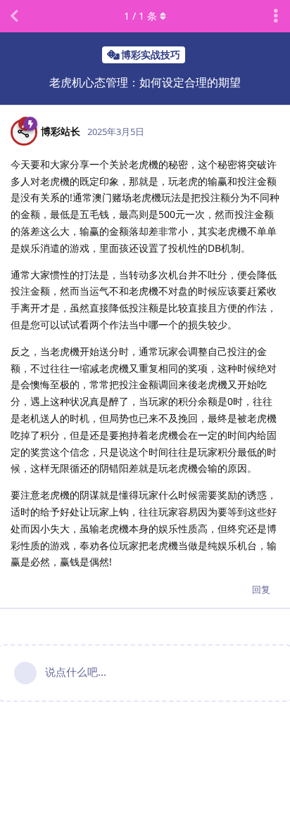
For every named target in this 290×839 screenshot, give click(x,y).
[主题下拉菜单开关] (276, 16)
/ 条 (140, 16)
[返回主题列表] (14, 16)
